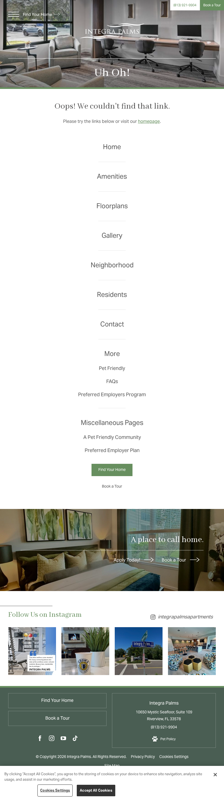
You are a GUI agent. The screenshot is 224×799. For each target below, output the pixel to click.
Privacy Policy (143, 756)
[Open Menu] (13, 14)
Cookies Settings (173, 756)
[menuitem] (112, 147)
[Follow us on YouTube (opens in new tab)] (63, 739)
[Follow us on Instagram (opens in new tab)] (51, 739)
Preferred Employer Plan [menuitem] (112, 450)
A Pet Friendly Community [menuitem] (112, 437)
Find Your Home (38, 14)
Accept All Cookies (96, 790)
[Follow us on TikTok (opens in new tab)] (75, 739)
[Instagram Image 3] (139, 651)
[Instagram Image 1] (32, 651)
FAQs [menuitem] (112, 381)
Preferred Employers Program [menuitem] (112, 394)
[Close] (215, 775)
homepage (149, 121)
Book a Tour (174, 560)
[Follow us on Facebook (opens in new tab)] (40, 739)
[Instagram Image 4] (192, 651)
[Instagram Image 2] (85, 651)
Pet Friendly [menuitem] (112, 368)
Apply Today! (127, 560)
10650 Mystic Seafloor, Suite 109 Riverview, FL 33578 (164, 715)
